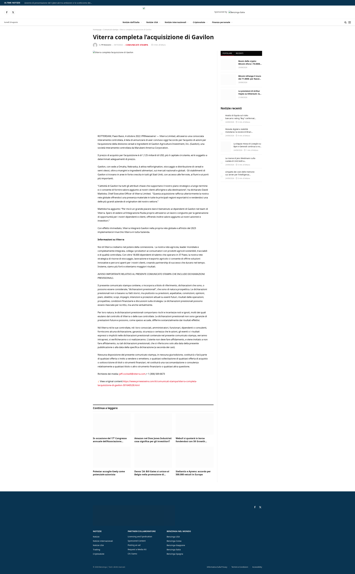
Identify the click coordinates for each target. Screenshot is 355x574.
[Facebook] (83, 143)
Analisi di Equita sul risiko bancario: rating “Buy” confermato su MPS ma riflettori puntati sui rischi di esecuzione (240, 119)
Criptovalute (199, 22)
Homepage (97, 29)
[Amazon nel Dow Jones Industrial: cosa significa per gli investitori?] (153, 424)
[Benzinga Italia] (177, 12)
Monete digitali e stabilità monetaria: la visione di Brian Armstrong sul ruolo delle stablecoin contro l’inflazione (238, 133)
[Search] (345, 22)
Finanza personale (221, 22)
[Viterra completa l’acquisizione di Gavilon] (153, 90)
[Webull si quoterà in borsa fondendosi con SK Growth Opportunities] (195, 424)
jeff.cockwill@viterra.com (132, 373)
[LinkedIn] (83, 157)
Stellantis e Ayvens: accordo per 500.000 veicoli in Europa (193, 473)
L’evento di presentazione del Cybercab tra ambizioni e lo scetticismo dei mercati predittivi (59, 3)
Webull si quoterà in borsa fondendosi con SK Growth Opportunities (190, 440)
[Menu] (349, 22)
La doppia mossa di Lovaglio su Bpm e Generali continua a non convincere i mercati (247, 146)
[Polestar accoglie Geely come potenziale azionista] (112, 457)
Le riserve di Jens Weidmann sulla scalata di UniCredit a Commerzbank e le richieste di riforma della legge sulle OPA (240, 162)
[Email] (83, 171)
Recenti (239, 53)
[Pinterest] (83, 164)
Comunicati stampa (110, 29)
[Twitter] (83, 150)
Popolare (227, 53)
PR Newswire (106, 45)
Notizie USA (152, 22)
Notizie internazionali (175, 22)
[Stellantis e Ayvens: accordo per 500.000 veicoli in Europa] (195, 457)
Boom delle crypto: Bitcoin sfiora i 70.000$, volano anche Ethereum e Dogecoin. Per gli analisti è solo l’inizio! (249, 62)
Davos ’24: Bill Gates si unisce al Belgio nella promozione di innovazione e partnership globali (153, 473)
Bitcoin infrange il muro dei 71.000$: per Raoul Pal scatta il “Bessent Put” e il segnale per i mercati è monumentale (250, 77)
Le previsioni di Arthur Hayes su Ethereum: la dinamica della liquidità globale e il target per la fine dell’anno (249, 92)
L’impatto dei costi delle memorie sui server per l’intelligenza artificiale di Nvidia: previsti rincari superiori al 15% (240, 175)
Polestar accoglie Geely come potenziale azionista (109, 473)
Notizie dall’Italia (131, 22)
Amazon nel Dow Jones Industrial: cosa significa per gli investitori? (153, 440)
